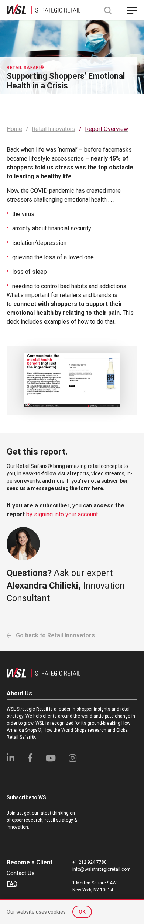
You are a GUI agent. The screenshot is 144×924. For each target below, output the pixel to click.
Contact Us (21, 873)
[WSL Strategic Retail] (43, 9)
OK (82, 912)
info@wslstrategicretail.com (101, 869)
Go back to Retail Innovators (54, 635)
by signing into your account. (62, 514)
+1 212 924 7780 (89, 862)
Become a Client (29, 862)
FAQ (12, 883)
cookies (57, 912)
